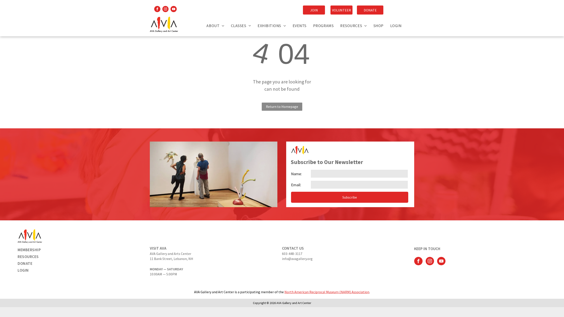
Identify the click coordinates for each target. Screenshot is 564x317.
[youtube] (174, 9)
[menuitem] (215, 26)
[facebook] (157, 9)
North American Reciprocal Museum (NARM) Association (326, 292)
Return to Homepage (282, 106)
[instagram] (165, 9)
